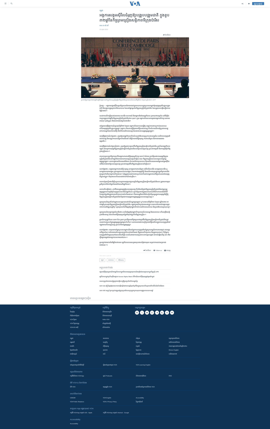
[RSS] (162, 313)
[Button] (167, 35)
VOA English (107, 398)
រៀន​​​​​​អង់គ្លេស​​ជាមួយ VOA (110, 365)
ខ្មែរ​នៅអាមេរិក (74, 350)
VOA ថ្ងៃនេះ (73, 319)
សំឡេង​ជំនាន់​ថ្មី (107, 323)
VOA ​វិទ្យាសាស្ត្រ (74, 323)
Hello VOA (106, 319)
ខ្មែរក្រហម (138, 350)
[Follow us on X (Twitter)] (142, 313)
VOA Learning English (143, 365)
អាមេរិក (72, 346)
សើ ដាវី (106, 25)
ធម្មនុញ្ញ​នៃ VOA (107, 387)
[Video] (249, 3)
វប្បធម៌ (138, 346)
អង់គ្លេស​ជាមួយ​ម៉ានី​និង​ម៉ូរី (77, 365)
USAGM (72, 398)
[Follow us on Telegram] (157, 313)
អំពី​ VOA (72, 387)
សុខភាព (105, 350)
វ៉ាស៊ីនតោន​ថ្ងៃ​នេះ (74, 315)
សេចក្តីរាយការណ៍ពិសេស (143, 354)
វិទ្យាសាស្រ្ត (139, 342)
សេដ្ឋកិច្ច (105, 342)
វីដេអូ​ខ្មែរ (72, 312)
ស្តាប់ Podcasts (107, 376)
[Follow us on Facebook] (137, 313)
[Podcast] (167, 313)
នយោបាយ (106, 338)
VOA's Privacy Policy (110, 402)
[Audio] (242, 3)
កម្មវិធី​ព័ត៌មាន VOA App (77, 376)
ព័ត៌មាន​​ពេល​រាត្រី (107, 315)
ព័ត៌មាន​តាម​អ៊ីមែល (141, 376)
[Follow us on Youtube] (147, 313)
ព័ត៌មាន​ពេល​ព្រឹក (107, 312)
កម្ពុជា (101, 10)
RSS (170, 376)
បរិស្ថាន (138, 338)
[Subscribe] (172, 313)
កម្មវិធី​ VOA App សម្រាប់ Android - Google (116, 412)
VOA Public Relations (77, 402)
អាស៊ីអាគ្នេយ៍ (73, 354)
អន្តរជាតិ (72, 342)
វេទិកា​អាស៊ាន (106, 327)
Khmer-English (174, 350)
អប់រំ (104, 354)
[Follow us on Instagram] (152, 313)
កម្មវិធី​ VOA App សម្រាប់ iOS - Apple (81, 412)
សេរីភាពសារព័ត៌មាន (174, 342)
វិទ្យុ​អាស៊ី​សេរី (139, 402)
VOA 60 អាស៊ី (74, 327)
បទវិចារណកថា (173, 354)
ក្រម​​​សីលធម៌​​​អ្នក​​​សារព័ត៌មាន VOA (145, 387)
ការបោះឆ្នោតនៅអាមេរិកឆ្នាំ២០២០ (178, 346)
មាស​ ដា (101, 25)
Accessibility (140, 398)
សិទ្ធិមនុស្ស (106, 346)
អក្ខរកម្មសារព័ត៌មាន (174, 338)
